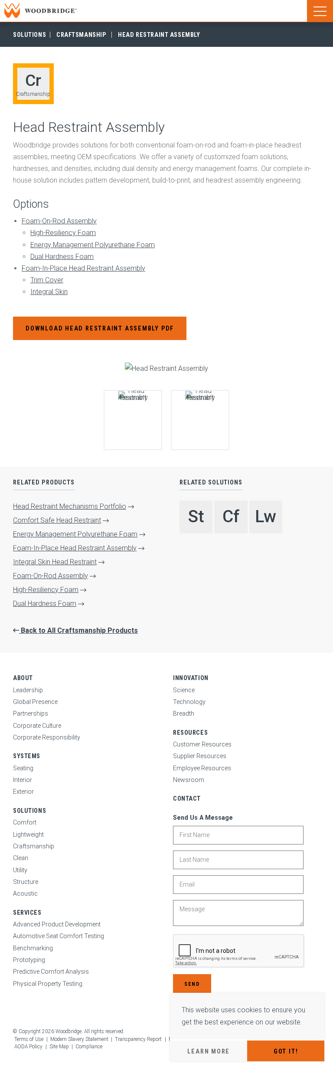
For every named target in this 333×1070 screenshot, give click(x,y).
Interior (22, 779)
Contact (187, 798)
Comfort (24, 822)
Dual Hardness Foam (62, 256)
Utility (20, 870)
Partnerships (30, 713)
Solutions (29, 34)
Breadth (183, 713)
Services (27, 912)
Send (191, 984)
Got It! (286, 1051)
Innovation (191, 677)
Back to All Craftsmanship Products (78, 630)
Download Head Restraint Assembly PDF (100, 328)
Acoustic (25, 893)
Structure (25, 881)
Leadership (28, 690)
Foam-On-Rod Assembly (59, 221)
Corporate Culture (37, 725)
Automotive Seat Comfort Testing (58, 936)
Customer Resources (202, 744)
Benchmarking (33, 948)
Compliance (88, 1047)
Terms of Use (28, 1039)
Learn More (208, 1051)
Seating (23, 768)
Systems (26, 756)
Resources (190, 732)
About (23, 677)
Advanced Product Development (57, 924)
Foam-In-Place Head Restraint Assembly (83, 268)
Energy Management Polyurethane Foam (92, 245)
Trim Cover (46, 280)
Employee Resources (202, 768)
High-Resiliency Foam (63, 233)
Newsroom (188, 779)
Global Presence (35, 701)
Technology (189, 701)
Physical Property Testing (47, 983)
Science (184, 690)
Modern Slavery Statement (79, 1039)
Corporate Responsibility (46, 737)
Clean (20, 857)
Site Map (59, 1047)
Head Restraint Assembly (159, 34)
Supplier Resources (199, 756)
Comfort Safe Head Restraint (57, 520)
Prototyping (29, 959)
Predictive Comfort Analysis (51, 971)
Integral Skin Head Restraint (55, 562)
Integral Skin (49, 292)
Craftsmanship (81, 34)
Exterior (23, 791)
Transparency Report (138, 1039)
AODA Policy (28, 1047)
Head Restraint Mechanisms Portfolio (69, 506)
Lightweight (28, 834)
